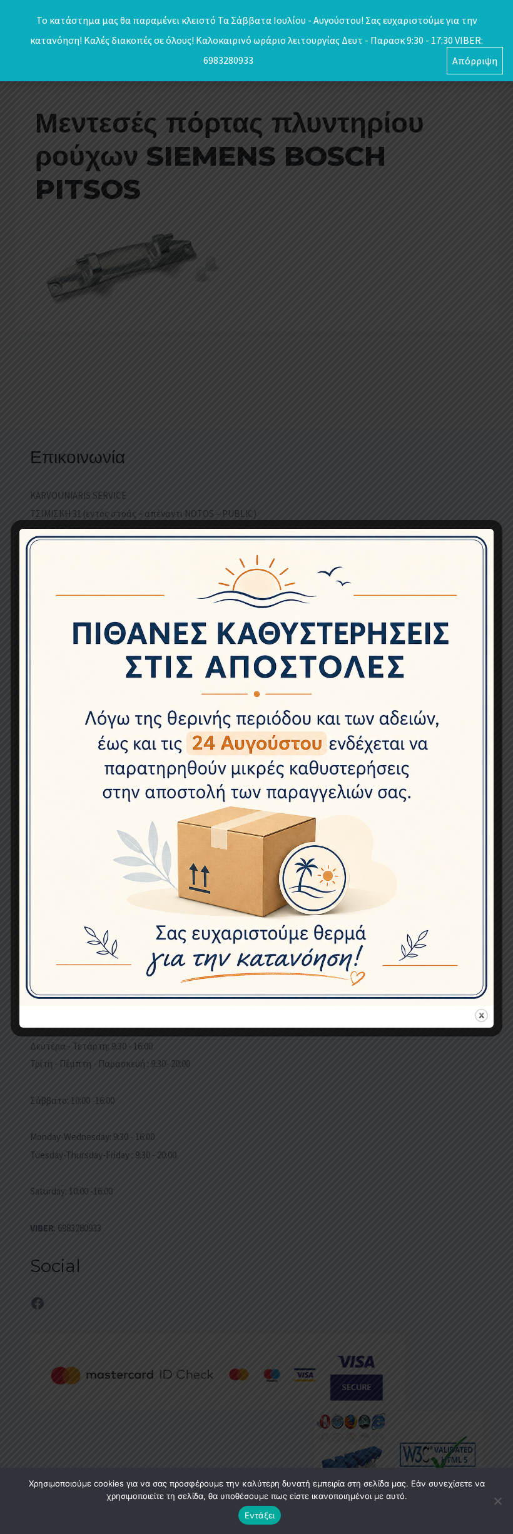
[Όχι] (497, 1501)
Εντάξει (260, 1515)
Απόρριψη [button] (474, 60)
